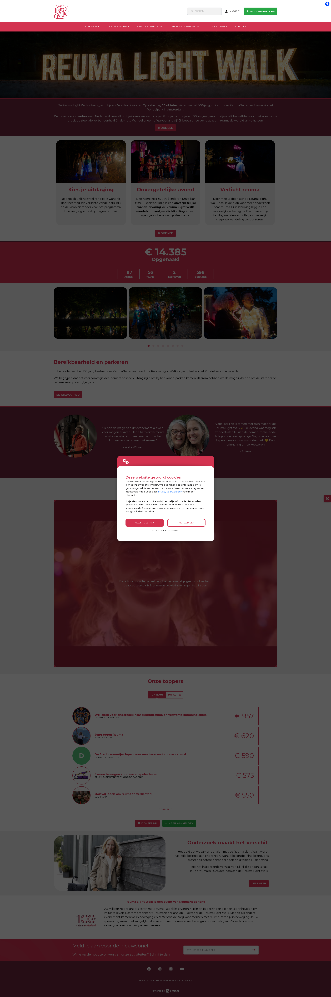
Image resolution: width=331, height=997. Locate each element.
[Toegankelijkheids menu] (327, 4)
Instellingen (186, 522)
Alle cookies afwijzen (165, 530)
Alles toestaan (144, 522)
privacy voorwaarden (170, 491)
